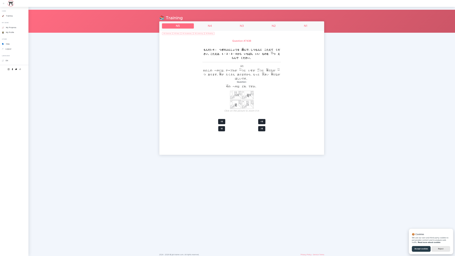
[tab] (178, 26)
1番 (222, 129)
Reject (441, 249)
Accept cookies (421, 249)
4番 (261, 121)
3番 (221, 121)
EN (7, 61)
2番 (261, 129)
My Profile (8, 32)
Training (7, 16)
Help (6, 44)
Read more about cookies (429, 242)
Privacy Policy (306, 255)
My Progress (9, 28)
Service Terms (318, 255)
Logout (6, 49)
